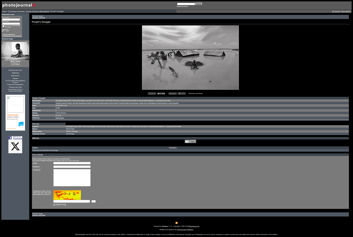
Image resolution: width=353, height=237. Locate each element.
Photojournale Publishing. (185, 229)
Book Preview (11, 128)
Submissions (15, 75)
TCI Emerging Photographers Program (15, 81)
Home (4, 11)
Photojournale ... (13, 115)
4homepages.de (194, 226)
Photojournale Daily (15, 87)
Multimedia (15, 73)
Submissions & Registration (12, 36)
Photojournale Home (15, 70)
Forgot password (9, 34)
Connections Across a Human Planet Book (15, 90)
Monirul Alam (60, 118)
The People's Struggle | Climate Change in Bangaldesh (28, 11)
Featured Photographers (15, 84)
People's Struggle (38, 18)
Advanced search (182, 6)
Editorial (15, 78)
